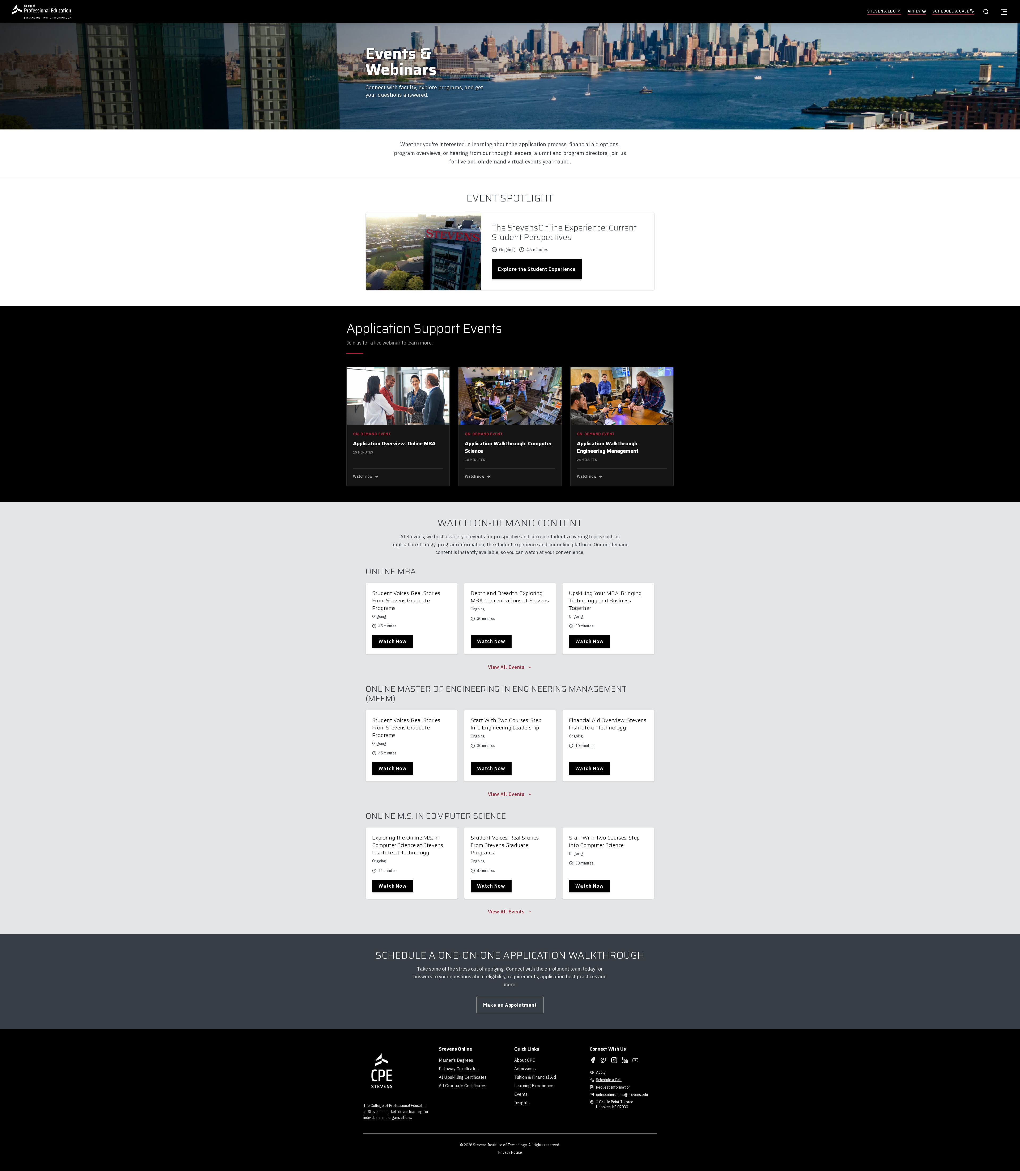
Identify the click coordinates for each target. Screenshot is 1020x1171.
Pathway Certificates (459, 1068)
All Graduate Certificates (462, 1085)
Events (521, 1094)
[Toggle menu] (1004, 11)
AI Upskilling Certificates (463, 1077)
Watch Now (393, 641)
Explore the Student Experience (537, 269)
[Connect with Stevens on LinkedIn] (625, 1060)
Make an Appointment (510, 1005)
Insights (522, 1102)
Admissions (525, 1068)
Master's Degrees (456, 1060)
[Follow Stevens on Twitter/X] (603, 1060)
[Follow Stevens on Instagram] (614, 1060)
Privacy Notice (510, 1152)
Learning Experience (533, 1085)
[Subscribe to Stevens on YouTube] (635, 1060)
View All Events (506, 667)
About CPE (524, 1060)
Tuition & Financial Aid (535, 1077)
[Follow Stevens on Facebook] (593, 1060)
